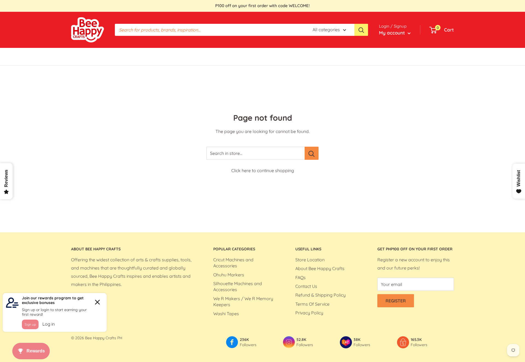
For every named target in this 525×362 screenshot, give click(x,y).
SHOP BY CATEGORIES (129, 56)
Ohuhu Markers (228, 274)
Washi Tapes (226, 313)
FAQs (300, 277)
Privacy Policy (309, 312)
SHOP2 (307, 56)
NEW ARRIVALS (277, 56)
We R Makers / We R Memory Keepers (243, 301)
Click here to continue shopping (262, 170)
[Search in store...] (312, 153)
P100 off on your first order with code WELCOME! (262, 5)
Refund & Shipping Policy (320, 295)
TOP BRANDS (172, 56)
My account (392, 33)
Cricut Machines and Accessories (233, 262)
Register (396, 300)
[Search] (361, 30)
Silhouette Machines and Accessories (237, 286)
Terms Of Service (312, 304)
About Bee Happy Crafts (320, 268)
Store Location (310, 259)
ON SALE (246, 56)
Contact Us (306, 286)
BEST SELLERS (85, 56)
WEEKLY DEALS (208, 56)
